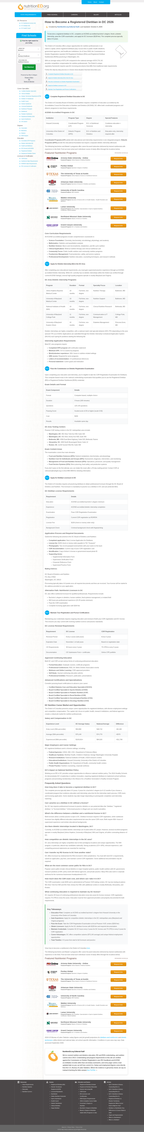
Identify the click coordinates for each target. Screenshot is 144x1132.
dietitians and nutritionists (109, 1037)
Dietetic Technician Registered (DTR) (31, 96)
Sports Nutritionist (26, 119)
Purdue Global (67, 166)
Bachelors (24, 130)
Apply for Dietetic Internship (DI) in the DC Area (60, 78)
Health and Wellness (26, 146)
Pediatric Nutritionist (26, 114)
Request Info (118, 158)
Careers (74, 14)
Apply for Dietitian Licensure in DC (57, 85)
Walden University (68, 198)
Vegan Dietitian (55, 1108)
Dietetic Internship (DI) (27, 143)
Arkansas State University (71, 182)
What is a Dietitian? (114, 1119)
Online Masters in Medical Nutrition (81, 160)
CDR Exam (24, 158)
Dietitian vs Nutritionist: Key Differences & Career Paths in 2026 (117, 1110)
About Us (64, 1127)
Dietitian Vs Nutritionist (27, 98)
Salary (96, 14)
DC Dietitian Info (25, 25)
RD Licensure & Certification (28, 166)
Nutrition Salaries (27, 1087)
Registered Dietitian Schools (88, 1084)
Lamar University (68, 207)
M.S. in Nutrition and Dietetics (79, 227)
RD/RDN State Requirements (29, 163)
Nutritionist (24, 111)
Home (89, 2)
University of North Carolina (72, 190)
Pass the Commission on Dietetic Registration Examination (63, 81)
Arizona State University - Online (74, 158)
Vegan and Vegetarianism (116, 1115)
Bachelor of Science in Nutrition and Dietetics (84, 184)
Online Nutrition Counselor (58, 1096)
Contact (101, 2)
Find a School (52, 14)
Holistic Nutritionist (26, 104)
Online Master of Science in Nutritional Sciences (84, 175)
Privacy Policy (71, 1127)
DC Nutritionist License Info (28, 23)
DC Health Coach (26, 28)
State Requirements (28, 14)
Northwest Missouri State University (76, 217)
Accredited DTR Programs (28, 140)
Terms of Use (79, 1127)
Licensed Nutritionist (26, 106)
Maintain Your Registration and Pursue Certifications (62, 89)
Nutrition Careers (27, 1091)
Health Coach (25, 101)
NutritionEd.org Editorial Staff (68, 27)
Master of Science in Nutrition (79, 218)
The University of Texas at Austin (74, 174)
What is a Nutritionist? (115, 1117)
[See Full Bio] (97, 1070)
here (88, 948)
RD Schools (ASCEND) (27, 148)
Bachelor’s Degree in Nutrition (80, 168)
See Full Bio (91, 1070)
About (95, 2)
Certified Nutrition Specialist (28, 91)
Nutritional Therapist (26, 109)
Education (25, 1089)
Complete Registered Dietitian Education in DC (60, 74)
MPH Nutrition (75, 192)
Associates (24, 128)
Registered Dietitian (26, 151)
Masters (23, 133)
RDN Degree (24, 135)
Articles (118, 14)
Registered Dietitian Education (88, 1087)
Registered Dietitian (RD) (28, 116)
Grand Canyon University (71, 225)
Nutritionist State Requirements (29, 161)
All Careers (24, 121)
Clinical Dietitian (25, 93)
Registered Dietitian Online (28, 153)
